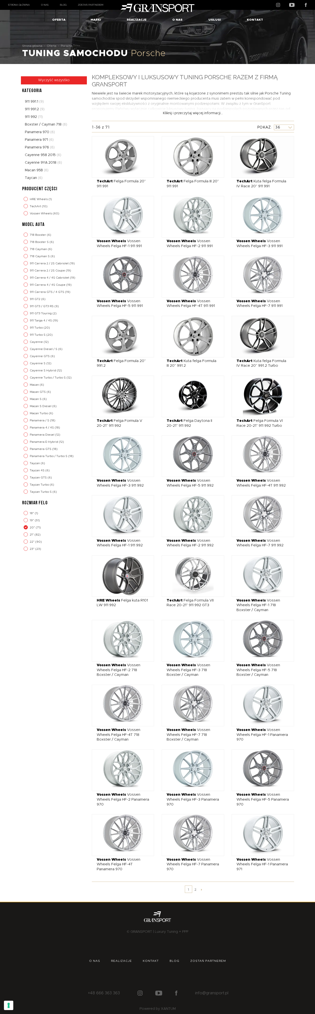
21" (32, 534)
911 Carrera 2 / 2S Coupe (48, 270)
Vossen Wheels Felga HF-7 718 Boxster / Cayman (188, 734)
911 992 (34, 117)
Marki (96, 19)
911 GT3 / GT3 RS (42, 306)
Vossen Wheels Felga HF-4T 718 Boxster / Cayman (118, 734)
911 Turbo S (38, 334)
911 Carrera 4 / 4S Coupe (48, 284)
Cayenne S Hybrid (43, 370)
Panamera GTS (41, 448)
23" (32, 548)
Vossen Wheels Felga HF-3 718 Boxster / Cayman (188, 670)
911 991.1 (34, 101)
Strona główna (19, 4)
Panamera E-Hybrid (44, 441)
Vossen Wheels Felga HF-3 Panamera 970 (193, 799)
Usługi (214, 19)
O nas (44, 4)
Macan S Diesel (41, 406)
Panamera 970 (40, 132)
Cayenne (37, 341)
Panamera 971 (39, 140)
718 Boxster (38, 234)
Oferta (58, 19)
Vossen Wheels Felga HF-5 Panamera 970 (262, 799)
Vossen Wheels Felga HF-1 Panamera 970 (262, 734)
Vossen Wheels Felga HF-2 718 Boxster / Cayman (118, 670)
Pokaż (264, 127)
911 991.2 (35, 109)
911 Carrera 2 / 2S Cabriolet (49, 263)
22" (32, 541)
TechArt (36, 206)
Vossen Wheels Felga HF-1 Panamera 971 (262, 864)
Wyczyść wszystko (54, 80)
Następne (201, 889)
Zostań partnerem (90, 4)
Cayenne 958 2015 (43, 155)
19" (32, 520)
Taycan (34, 178)
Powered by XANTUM (158, 1009)
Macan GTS (38, 391)
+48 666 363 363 (104, 993)
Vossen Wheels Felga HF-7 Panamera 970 (193, 864)
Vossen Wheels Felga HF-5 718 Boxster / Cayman (258, 670)
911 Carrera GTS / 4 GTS (47, 291)
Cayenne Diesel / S (44, 349)
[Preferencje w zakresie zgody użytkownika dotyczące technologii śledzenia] (8, 1005)
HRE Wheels (39, 199)
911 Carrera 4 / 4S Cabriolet (50, 277)
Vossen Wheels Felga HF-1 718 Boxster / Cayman (258, 605)
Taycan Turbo (40, 484)
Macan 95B (36, 170)
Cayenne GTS (40, 356)
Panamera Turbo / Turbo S (49, 456)
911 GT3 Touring (41, 313)
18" (32, 513)
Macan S (36, 398)
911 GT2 (35, 299)
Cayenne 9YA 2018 (43, 162)
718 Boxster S (39, 241)
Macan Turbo (39, 413)
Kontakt (255, 19)
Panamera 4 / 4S (42, 427)
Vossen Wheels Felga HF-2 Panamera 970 (123, 799)
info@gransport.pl (211, 993)
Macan (35, 384)
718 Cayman (39, 249)
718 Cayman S (40, 256)
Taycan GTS (38, 477)
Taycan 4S (37, 470)
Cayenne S (38, 363)
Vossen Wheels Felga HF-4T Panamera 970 (118, 864)
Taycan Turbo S (41, 491)
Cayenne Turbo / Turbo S (48, 377)
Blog (63, 4)
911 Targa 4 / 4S (41, 320)
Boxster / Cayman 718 (46, 124)
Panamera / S (40, 420)
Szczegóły (119, 156)
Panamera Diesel (42, 434)
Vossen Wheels (41, 213)
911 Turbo (37, 327)
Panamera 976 (40, 147)
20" (33, 527)
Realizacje (136, 19)
